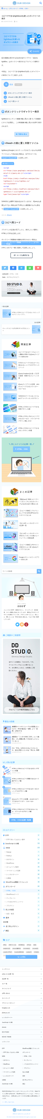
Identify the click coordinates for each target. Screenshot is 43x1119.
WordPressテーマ (22, 894)
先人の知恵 (22, 909)
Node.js (22, 856)
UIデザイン (22, 859)
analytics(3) (6, 948)
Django (22, 852)
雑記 (22, 931)
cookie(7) (29, 952)
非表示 (18, 84)
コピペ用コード (13, 101)
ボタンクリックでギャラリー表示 (20, 93)
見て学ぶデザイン (22, 926)
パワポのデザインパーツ (22, 902)
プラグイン (22, 905)
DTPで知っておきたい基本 (22, 839)
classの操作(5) (16, 948)
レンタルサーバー (22, 874)
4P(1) (4, 945)
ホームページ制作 (22, 867)
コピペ (17, 277)
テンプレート (22, 898)
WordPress (22, 863)
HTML (10, 277)
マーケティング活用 (22, 870)
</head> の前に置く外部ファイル (20, 97)
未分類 (21, 922)
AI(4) (34, 945)
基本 (22, 918)
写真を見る (22, 134)
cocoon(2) (35, 948)
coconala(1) (26, 948)
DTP (22, 835)
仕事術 (22, 878)
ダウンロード (22, 886)
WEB (23, 848)
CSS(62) (36, 952)
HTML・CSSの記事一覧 (20, 820)
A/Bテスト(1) (12, 945)
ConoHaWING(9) (19, 952)
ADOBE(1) (21, 945)
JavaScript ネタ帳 (22, 843)
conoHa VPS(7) (7, 952)
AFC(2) (29, 945)
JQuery (9, 215)
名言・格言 (22, 914)
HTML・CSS (14, 274)
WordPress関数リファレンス (22, 882)
